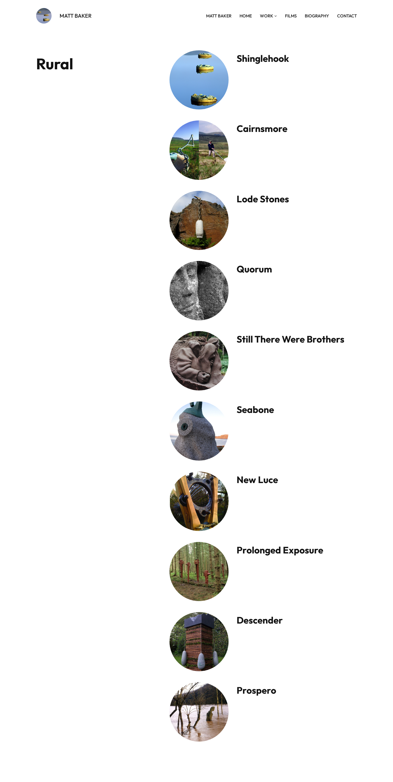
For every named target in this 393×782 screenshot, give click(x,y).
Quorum (254, 269)
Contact (347, 15)
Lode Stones (263, 199)
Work (266, 15)
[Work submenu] (275, 15)
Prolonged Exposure (280, 550)
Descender (260, 620)
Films (291, 15)
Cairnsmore (262, 128)
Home (246, 15)
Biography (317, 15)
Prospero (256, 690)
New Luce (257, 479)
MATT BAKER (76, 15)
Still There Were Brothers (290, 339)
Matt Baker (219, 15)
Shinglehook (263, 58)
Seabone (255, 409)
